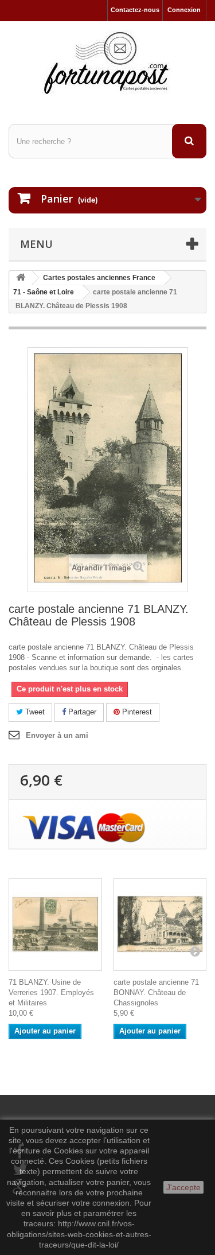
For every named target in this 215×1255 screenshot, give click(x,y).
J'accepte (183, 1187)
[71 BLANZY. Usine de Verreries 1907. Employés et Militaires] (55, 925)
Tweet (34, 712)
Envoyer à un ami (57, 735)
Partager (81, 712)
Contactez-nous (135, 9)
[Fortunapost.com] (107, 62)
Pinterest (136, 712)
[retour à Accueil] (21, 278)
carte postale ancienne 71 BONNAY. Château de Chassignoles (156, 992)
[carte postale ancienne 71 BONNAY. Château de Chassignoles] (160, 925)
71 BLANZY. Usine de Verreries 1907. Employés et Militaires (51, 992)
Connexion (184, 9)
